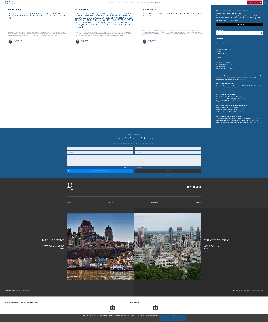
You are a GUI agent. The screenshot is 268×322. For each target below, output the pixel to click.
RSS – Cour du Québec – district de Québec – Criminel (231, 105)
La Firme (117, 3)
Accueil (110, 3)
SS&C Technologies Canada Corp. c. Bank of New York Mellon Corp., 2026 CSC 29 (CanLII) (238, 75)
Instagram (191, 186)
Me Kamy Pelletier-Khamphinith (224, 68)
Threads (199, 186)
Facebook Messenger (100, 170)
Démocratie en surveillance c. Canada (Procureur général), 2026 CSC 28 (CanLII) (236, 77)
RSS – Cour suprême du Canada (225, 73)
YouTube (194, 186)
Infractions (219, 47)
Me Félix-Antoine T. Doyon (222, 64)
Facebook (188, 186)
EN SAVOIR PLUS (239, 24)
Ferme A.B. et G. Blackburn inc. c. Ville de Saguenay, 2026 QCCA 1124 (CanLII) (235, 86)
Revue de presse (140, 3)
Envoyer (168, 170)
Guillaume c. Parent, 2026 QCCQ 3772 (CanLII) (227, 111)
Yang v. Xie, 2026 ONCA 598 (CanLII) (225, 101)
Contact (157, 3)
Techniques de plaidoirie (222, 49)
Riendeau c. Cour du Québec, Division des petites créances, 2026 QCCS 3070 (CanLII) (237, 120)
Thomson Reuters (220, 53)
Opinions (218, 51)
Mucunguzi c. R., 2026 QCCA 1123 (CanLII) (226, 90)
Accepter (173, 315)
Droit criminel (219, 43)
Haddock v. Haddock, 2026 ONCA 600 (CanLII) (227, 99)
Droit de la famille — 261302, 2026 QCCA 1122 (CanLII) (229, 88)
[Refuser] (266, 318)
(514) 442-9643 (208, 251)
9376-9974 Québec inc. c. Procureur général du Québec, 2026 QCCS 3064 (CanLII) (236, 122)
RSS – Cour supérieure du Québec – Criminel (229, 116)
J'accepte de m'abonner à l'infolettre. (135, 167)
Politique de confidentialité (29, 302)
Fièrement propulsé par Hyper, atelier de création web (248, 290)
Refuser (172, 317)
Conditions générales (11, 302)
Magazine (150, 3)
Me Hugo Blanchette (221, 66)
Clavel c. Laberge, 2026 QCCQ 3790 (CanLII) (227, 107)
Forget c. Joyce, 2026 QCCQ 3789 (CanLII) (226, 109)
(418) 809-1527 (60, 251)
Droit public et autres (221, 45)
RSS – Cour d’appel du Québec (225, 84)
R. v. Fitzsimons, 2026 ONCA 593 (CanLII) (226, 96)
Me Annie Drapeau (220, 60)
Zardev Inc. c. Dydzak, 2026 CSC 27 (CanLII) (227, 79)
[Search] (261, 33)
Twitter (197, 186)
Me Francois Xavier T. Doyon (223, 62)
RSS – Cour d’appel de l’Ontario (225, 94)
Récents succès (128, 3)
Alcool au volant (220, 41)
